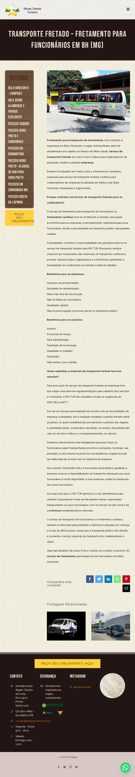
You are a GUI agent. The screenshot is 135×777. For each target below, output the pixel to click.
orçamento (119, 550)
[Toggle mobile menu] (128, 9)
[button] (125, 767)
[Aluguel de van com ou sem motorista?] (66, 626)
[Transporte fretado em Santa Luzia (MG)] (110, 626)
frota (83, 550)
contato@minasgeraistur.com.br (25, 721)
